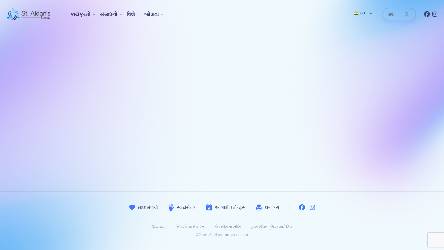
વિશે (131, 14)
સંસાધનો (108, 14)
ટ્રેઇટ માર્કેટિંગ (280, 226)
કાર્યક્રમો (80, 14)
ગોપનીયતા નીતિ (227, 226)
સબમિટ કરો (222, 158)
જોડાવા (151, 14)
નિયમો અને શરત (190, 226)
